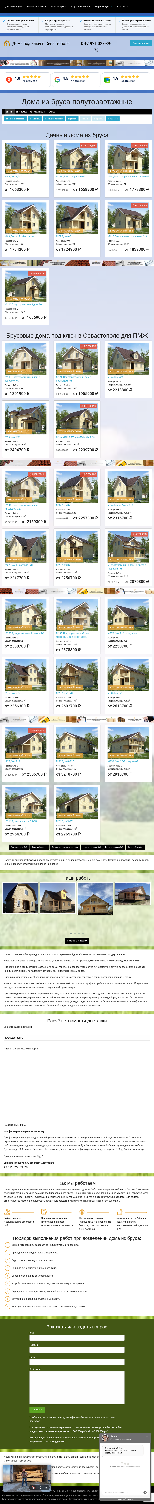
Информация (102, 6)
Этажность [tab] (39, 111)
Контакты (122, 6)
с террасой (113, 119)
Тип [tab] (10, 111)
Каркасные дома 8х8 (114, 847)
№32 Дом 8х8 (63, 505)
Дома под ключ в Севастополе (40, 43)
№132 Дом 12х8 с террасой (123, 761)
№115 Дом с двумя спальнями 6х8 (127, 236)
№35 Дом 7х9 (115, 377)
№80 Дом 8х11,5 (65, 761)
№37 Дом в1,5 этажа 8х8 (19, 565)
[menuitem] (13, 7)
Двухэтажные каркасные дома (65, 847)
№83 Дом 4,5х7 (13, 176)
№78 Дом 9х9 (12, 761)
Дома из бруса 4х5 (19, 847)
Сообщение (35, 1369)
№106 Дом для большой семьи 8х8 (24, 633)
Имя (31, 1333)
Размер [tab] (22, 111)
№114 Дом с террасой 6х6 (70, 176)
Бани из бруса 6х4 (135, 847)
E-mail (32, 1357)
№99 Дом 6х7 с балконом (19, 236)
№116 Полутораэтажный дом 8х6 (24, 304)
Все (53, 111)
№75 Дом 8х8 (63, 565)
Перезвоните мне (141, 43)
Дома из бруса (13, 6)
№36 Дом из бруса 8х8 (120, 505)
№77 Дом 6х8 (63, 236)
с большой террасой (54, 119)
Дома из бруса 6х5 (39, 847)
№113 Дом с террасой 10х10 (21, 821)
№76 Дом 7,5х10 (14, 693)
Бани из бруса (58, 6)
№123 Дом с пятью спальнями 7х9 (75, 437)
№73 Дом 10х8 (64, 693)
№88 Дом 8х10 (116, 693)
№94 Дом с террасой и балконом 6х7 (128, 176)
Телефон (33, 1345)
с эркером (72, 119)
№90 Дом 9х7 (12, 437)
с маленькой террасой (15, 119)
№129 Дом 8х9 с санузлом (122, 633)
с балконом (35, 119)
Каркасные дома (36, 6)
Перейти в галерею (76, 941)
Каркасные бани (80, 6)
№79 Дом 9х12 (64, 821)
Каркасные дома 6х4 (92, 847)
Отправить (37, 1409)
